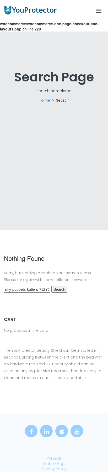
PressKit (54, 458)
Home (44, 100)
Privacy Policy (54, 469)
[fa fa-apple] (61, 431)
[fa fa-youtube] (77, 431)
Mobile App (54, 463)
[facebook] (31, 431)
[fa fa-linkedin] (46, 431)
